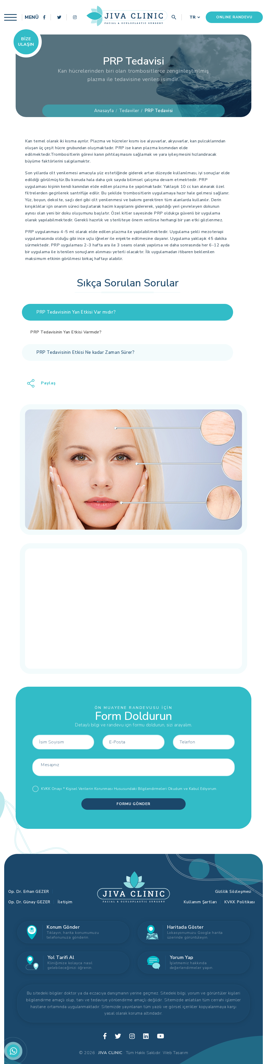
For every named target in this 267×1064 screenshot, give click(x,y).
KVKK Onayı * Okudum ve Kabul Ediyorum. (129, 788)
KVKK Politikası (239, 902)
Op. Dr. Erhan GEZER (28, 891)
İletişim (65, 902)
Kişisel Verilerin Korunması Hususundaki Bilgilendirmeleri (116, 788)
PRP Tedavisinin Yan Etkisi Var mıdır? (76, 312)
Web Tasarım (175, 1053)
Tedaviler (129, 111)
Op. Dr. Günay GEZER (29, 902)
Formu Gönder (133, 803)
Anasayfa (104, 111)
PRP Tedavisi (159, 111)
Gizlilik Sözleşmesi (233, 891)
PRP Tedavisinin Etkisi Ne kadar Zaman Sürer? (85, 352)
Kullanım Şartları (200, 902)
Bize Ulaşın (26, 41)
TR (193, 17)
